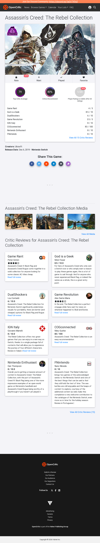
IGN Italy (13, 327)
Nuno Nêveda (61, 366)
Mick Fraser (60, 260)
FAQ (71, 7)
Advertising (50, 511)
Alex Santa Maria (62, 298)
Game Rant (15, 256)
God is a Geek (64, 256)
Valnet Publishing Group (59, 527)
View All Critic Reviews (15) (82, 412)
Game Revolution (67, 294)
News (26, 7)
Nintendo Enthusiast (22, 362)
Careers (50, 514)
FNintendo (62, 362)
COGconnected (65, 327)
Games (38, 7)
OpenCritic (36, 527)
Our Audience (50, 478)
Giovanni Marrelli (15, 330)
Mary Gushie (60, 330)
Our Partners (50, 475)
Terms (50, 517)
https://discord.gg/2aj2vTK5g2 (63, 1)
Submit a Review (50, 472)
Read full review (14, 277)
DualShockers (17, 294)
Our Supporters (50, 481)
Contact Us (50, 484)
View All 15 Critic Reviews (81, 137)
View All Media (88, 234)
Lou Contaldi (13, 298)
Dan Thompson (14, 366)
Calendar (52, 7)
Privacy (50, 520)
